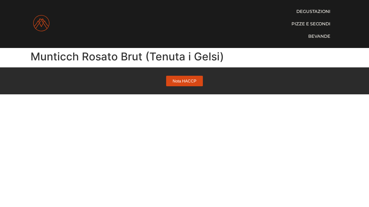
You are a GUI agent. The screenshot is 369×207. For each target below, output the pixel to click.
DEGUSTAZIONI (313, 11)
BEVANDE (319, 36)
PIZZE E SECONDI (310, 23)
